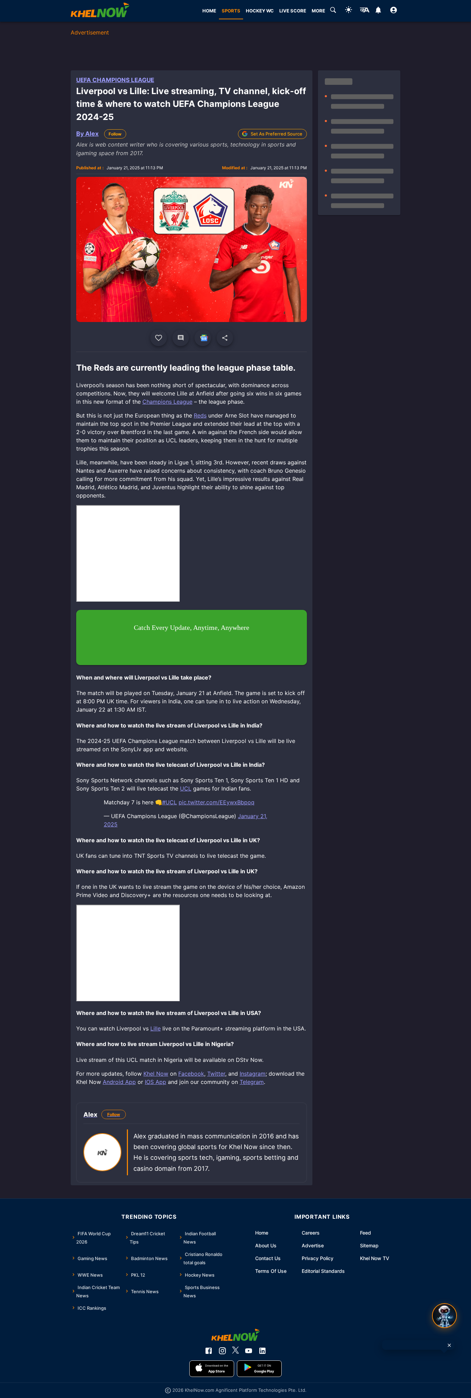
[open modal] (444, 1315)
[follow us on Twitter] (235, 1351)
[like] (158, 338)
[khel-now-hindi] (364, 11)
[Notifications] (378, 11)
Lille (155, 1028)
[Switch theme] (348, 11)
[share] (225, 338)
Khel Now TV (374, 1258)
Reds (200, 415)
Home (261, 1233)
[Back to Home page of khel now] (100, 11)
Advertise (313, 1245)
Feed (365, 1233)
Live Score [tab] (292, 10)
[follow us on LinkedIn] (262, 1351)
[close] (449, 1345)
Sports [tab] (231, 10)
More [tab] (318, 10)
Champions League (167, 401)
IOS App (155, 1081)
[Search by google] (333, 11)
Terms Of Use (271, 1271)
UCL (185, 788)
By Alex (87, 133)
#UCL (169, 802)
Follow (115, 134)
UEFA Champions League (115, 80)
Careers (311, 1233)
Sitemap (369, 1245)
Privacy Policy (317, 1258)
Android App (119, 1081)
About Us (266, 1245)
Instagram (252, 1073)
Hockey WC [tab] (260, 10)
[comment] (180, 338)
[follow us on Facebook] (208, 1351)
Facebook (191, 1073)
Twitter (216, 1073)
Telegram (252, 1081)
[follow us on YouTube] (248, 1351)
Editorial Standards (323, 1271)
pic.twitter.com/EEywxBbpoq (216, 802)
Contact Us (268, 1258)
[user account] (393, 11)
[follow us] (202, 338)
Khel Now (155, 1073)
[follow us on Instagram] (222, 1351)
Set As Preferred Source (276, 134)
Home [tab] (209, 10)
